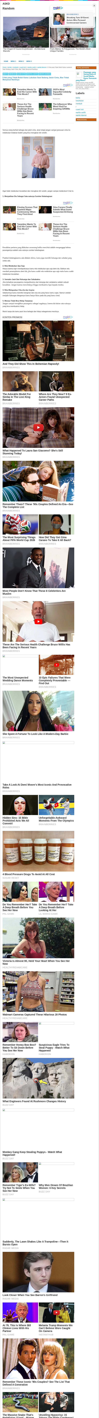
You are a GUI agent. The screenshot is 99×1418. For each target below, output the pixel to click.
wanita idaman (45, 74)
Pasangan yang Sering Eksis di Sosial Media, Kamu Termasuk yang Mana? (86, 76)
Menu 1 (13, 61)
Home (6, 61)
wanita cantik (32, 74)
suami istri (21, 74)
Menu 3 (29, 61)
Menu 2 (21, 61)
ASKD (6, 3)
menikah (12, 74)
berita (5, 74)
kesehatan (80, 101)
